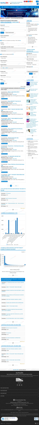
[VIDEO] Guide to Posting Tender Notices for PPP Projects (33, 108)
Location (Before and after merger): (7, 46)
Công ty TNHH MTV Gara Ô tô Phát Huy (15, 128)
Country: (2, 42)
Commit (20, 412)
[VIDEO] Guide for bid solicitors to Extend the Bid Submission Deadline (34, 95)
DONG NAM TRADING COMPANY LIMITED (13, 299)
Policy (11, 412)
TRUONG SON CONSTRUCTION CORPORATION (14, 302)
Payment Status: (3, 64)
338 (16, 185)
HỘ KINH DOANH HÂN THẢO (13, 137)
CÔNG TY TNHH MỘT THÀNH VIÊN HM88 (13, 287)
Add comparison (4, 98)
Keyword (2, 25)
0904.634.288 (13, 2)
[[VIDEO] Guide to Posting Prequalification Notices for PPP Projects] (28, 113)
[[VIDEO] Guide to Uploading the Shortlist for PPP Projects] (28, 130)
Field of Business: (3, 60)
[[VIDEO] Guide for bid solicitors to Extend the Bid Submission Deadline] (28, 95)
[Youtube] (30, 1)
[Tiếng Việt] (27, 1)
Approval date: (3, 75)
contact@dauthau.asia (15, 3)
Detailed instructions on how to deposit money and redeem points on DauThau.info (32, 84)
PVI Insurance (8, 193)
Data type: (2, 28)
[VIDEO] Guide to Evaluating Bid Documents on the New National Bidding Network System (32, 102)
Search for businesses (6, 22)
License (17, 412)
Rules (14, 412)
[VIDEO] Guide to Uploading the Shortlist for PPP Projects (33, 131)
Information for (29, 53)
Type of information (30, 58)
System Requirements (25, 412)
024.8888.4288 (19, 2)
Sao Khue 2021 (16, 369)
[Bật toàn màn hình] (36, 423)
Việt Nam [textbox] (2, 44)
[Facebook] (28, 1)
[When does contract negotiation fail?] (28, 90)
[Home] (2, 7)
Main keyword (29, 66)
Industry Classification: (4, 35)
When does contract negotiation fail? (34, 90)
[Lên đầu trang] (38, 423)
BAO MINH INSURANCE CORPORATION (13, 337)
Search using (16, 22)
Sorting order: (3, 71)
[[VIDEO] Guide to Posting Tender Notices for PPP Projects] (28, 108)
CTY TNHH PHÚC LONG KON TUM (14, 156)
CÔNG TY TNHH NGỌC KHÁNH (12, 306)
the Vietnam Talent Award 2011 (9, 409)
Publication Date (29, 62)
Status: (1, 79)
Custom (23, 251)
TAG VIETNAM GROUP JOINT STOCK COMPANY (15, 318)
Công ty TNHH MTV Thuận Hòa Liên (14, 101)
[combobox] (13, 37)
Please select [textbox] (3, 37)
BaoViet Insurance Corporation (11, 198)
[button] (7, 7)
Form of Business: (3, 56)
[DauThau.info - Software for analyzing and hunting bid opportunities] (5, 3)
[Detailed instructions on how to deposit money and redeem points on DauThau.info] (28, 83)
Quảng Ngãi (22, 88)
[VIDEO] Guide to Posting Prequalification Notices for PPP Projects (31, 114)
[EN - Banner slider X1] (19, 12)
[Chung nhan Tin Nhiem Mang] (19, 380)
